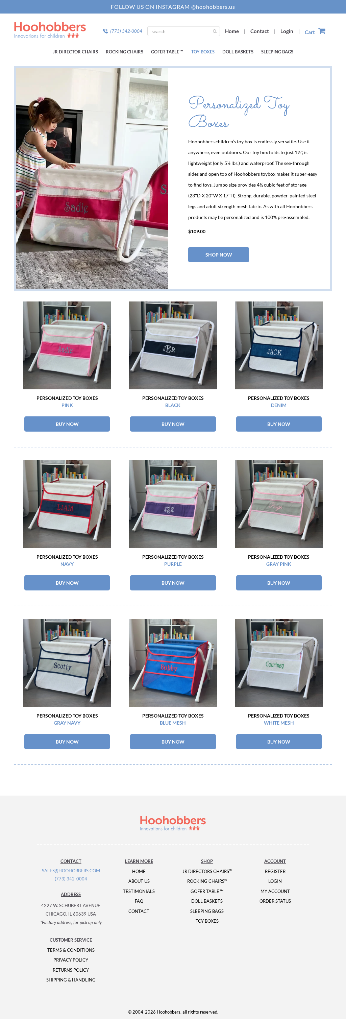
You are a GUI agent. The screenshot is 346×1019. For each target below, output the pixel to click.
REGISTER (275, 871)
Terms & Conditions (71, 950)
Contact (259, 31)
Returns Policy (71, 970)
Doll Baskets (237, 51)
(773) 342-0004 (71, 878)
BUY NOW (67, 424)
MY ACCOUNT (275, 891)
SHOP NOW (218, 255)
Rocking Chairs (124, 51)
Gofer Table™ (167, 51)
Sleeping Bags (277, 51)
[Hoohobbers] (173, 823)
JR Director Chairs (75, 51)
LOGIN (275, 881)
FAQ (139, 901)
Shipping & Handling (71, 979)
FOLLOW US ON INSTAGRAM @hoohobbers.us (173, 6)
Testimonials (139, 891)
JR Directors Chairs (207, 871)
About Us (139, 881)
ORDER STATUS (275, 901)
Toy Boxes (203, 51)
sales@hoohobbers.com (71, 870)
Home (232, 31)
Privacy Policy (70, 960)
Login (286, 31)
